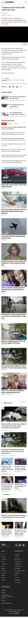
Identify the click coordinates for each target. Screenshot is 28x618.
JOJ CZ (3, 561)
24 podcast (17, 568)
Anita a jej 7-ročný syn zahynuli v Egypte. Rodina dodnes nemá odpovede (13, 128)
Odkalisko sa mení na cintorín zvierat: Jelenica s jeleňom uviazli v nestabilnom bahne (13, 150)
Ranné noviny (18, 563)
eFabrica (17, 613)
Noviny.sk (17, 554)
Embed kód (25, 44)
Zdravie (3, 575)
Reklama (3, 590)
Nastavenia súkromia (6, 603)
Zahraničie (17, 573)
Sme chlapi (4, 573)
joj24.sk (17, 556)
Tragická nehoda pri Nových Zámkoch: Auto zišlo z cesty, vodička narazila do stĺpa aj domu (13, 161)
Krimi (16, 575)
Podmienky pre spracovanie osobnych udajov (7, 597)
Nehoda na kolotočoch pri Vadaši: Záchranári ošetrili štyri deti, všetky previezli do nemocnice (13, 139)
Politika (17, 577)
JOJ (2, 554)
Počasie (3, 580)
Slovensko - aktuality (20, 570)
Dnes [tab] (4, 123)
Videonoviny (18, 561)
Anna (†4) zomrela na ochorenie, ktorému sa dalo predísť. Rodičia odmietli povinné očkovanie (13, 155)
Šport (2, 566)
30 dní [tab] (15, 123)
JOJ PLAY (3, 556)
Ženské (3, 568)
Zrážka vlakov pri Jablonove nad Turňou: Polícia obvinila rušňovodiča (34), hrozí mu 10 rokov (13, 133)
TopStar (3, 570)
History (3, 577)
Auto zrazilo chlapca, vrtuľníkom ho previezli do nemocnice (13, 144)
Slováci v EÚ (17, 582)
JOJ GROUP (4, 563)
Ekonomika (17, 580)
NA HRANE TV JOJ (18, 566)
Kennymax (17, 611)
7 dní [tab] (9, 123)
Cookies (3, 600)
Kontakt (3, 592)
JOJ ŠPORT (3, 559)
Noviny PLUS (17, 559)
